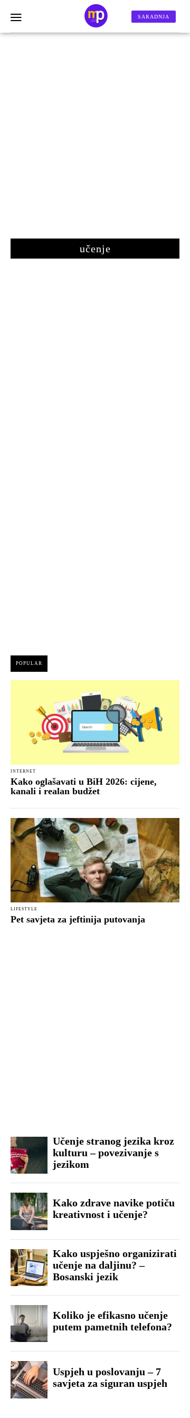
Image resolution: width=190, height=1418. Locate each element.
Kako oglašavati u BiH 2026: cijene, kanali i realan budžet (84, 786)
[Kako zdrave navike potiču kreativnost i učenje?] (29, 1211)
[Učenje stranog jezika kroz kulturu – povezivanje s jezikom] (29, 1155)
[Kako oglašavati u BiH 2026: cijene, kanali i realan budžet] (95, 722)
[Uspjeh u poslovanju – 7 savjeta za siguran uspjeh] (29, 1379)
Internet (23, 771)
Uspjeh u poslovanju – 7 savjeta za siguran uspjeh (110, 1377)
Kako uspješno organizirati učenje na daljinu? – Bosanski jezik (115, 1265)
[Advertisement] (95, 141)
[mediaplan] (16, 18)
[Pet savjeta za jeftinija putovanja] (95, 860)
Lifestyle (24, 909)
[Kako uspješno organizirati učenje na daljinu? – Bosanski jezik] (29, 1267)
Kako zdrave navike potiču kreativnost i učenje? (114, 1208)
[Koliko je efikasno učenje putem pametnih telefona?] (29, 1323)
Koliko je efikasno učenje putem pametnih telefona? (112, 1321)
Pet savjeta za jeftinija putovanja (78, 919)
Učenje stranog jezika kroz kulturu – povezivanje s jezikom (113, 1152)
